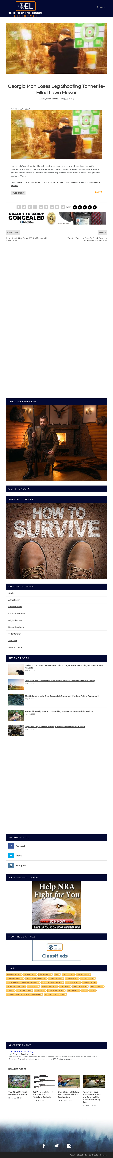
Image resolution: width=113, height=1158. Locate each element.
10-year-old (89, 982)
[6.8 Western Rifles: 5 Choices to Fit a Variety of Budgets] (44, 1081)
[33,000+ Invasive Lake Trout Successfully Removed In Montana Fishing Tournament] (16, 699)
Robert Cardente (16, 627)
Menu (101, 7)
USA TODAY (25, 109)
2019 (92, 990)
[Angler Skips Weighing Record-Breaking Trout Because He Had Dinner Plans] (16, 715)
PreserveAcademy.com (23, 1054)
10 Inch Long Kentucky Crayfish (22, 982)
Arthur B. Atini (14, 600)
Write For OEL (14, 647)
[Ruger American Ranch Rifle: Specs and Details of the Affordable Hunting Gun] (94, 1081)
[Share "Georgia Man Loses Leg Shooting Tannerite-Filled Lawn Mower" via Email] (57, 207)
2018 (84, 990)
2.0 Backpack (56, 978)
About (72, 1155)
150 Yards (65, 986)
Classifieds (82, 1155)
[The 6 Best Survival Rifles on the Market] (19, 1081)
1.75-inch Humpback (36, 978)
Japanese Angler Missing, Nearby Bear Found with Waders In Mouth (55, 727)
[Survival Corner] (56, 541)
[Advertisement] (56, 786)
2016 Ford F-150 (24, 990)
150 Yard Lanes (49, 986)
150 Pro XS (33, 986)
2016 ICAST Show (56, 990)
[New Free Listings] (56, 950)
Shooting (56, 99)
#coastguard (13, 974)
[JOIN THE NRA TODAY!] (56, 905)
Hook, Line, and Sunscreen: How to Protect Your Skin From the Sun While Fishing (60, 681)
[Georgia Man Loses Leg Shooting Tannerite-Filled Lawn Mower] (56, 48)
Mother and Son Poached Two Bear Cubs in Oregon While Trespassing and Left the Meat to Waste (64, 666)
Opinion (11, 593)
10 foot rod (71, 978)
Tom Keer (12, 641)
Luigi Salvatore (15, 620)
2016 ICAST (39, 990)
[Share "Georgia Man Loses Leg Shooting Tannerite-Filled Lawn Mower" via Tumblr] (35, 207)
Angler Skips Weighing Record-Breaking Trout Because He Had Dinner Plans (59, 711)
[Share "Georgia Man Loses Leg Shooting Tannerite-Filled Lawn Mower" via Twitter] (24, 207)
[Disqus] (56, 286)
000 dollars (83, 974)
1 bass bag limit (14, 978)
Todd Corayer (14, 634)
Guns (48, 99)
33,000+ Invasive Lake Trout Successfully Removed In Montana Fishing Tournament (62, 696)
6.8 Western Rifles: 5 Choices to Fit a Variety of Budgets (43, 1094)
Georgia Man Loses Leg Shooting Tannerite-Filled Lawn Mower (47, 182)
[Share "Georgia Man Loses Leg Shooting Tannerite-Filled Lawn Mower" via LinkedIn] (40, 207)
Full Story (18, 193)
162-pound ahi (80, 986)
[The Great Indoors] (56, 443)
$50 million (45, 974)
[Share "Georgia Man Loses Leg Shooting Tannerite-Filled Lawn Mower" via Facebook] (18, 207)
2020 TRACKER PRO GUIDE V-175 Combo (24, 994)
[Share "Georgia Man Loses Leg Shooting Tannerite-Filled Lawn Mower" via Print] (62, 207)
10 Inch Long (87, 978)
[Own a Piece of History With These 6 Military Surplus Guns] (69, 1081)
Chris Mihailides (15, 607)
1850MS (10, 990)
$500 (56, 974)
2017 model (73, 990)
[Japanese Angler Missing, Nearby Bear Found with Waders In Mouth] (16, 730)
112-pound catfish (15, 986)
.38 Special (68, 974)
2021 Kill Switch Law (54, 994)
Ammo (42, 99)
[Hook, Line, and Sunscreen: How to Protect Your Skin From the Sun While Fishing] (16, 684)
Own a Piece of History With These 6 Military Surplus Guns (68, 1094)
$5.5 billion (30, 974)
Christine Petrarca (16, 613)
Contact (103, 1155)
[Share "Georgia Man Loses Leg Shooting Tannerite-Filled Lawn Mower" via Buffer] (46, 207)
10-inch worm (72, 982)
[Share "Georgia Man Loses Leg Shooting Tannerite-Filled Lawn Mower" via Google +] (29, 207)
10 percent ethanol (52, 982)
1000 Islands (96, 986)
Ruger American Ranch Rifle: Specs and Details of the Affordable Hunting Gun (92, 1097)
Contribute (93, 1155)
